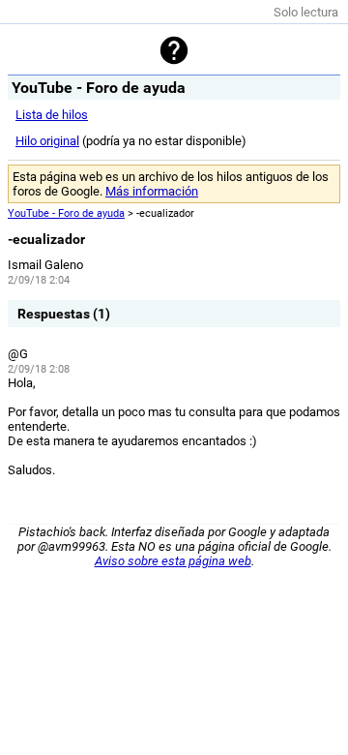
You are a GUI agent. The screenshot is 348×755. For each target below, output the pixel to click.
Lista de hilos (51, 114)
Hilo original (47, 141)
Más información (151, 191)
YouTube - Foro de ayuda (66, 213)
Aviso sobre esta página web (173, 561)
